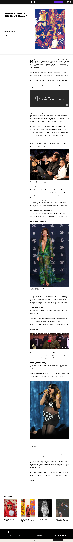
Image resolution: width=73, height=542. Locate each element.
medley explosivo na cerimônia (42, 127)
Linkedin (66, 535)
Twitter (58, 535)
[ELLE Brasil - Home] (33, 2)
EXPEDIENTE (21, 536)
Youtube (63, 535)
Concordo (58, 540)
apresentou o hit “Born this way (36, 311)
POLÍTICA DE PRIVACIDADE (38, 535)
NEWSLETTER (6, 536)
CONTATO (20, 535)
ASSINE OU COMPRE (58, 1)
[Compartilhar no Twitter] (6, 35)
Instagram (56, 535)
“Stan (65, 118)
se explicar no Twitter (61, 192)
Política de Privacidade (36, 540)
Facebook (61, 535)
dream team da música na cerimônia (45, 142)
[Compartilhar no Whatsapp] (8, 35)
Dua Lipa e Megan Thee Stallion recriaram (44, 318)
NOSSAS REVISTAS (47, 1)
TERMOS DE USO (36, 536)
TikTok (68, 535)
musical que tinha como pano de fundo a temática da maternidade (52, 135)
